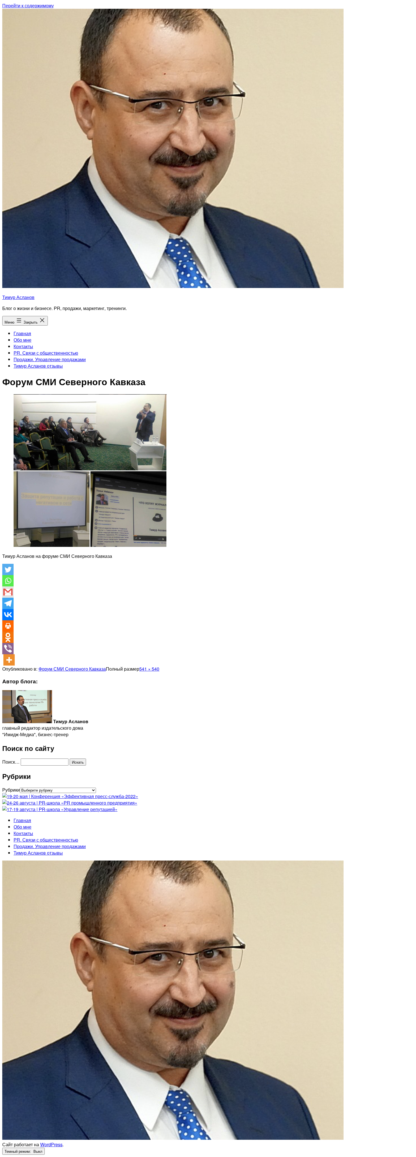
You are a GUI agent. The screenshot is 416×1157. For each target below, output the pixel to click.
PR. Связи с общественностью (46, 353)
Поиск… (11, 762)
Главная (22, 333)
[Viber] (8, 648)
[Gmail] (8, 592)
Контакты (23, 346)
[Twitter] (8, 569)
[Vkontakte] (8, 614)
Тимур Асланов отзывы (38, 366)
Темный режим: (18, 1151)
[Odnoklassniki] (8, 637)
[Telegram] (8, 603)
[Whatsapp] (8, 580)
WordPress (51, 1144)
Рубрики (11, 789)
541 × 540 (149, 669)
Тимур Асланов (18, 297)
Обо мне (22, 340)
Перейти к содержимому (28, 5)
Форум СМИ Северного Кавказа (72, 669)
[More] (9, 660)
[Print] (8, 626)
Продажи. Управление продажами (50, 359)
